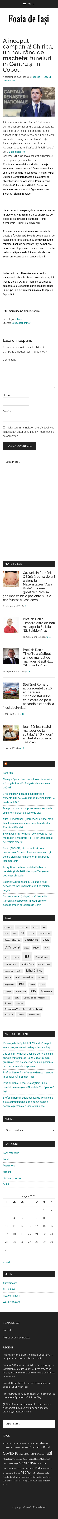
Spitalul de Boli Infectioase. (36, 998)
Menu (31, 4)
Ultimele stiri (17, 763)
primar (27, 323)
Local (20, 319)
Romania (46, 991)
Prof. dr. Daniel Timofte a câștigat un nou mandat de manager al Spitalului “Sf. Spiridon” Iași (38, 657)
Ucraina (8, 1003)
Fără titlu (8, 772)
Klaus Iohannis (41, 957)
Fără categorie (11, 1153)
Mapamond (9, 1165)
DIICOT (36, 948)
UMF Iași (19, 1003)
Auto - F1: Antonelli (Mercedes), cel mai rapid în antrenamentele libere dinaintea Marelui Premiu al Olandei (28, 823)
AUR (6, 934)
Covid (46, 939)
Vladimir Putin (34, 1015)
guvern (16, 957)
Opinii (6, 1184)
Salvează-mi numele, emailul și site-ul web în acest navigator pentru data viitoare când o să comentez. (28, 432)
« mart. (6, 1262)
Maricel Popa (28, 964)
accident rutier (22, 927)
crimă (26, 948)
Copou (15, 323)
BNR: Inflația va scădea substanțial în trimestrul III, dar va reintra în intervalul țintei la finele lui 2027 (29, 798)
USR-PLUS (9, 1014)
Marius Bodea (44, 964)
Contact (7, 1330)
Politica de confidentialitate (16, 1337)
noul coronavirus (24, 977)
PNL (22, 984)
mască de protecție (13, 971)
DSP (6, 957)
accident (8, 927)
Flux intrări (9, 1289)
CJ (22, 933)
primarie (8, 992)
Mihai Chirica (34, 970)
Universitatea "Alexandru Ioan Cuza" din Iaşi (23, 1009)
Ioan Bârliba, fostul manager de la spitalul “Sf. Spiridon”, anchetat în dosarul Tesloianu (38, 734)
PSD (33, 991)
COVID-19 (12, 947)
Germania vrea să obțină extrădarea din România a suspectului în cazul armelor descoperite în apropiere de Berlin (25, 900)
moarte (8, 978)
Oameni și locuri (12, 1178)
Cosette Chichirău (12, 940)
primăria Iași (21, 992)
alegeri (35, 927)
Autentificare (10, 1283)
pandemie (42, 977)
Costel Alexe (31, 939)
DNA (46, 948)
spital (17, 998)
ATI (44, 927)
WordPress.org (11, 1301)
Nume (7, 395)
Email (7, 411)
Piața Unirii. (9, 985)
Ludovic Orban (11, 964)
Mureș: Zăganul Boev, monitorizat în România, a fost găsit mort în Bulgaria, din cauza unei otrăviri (28, 783)
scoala (7, 998)
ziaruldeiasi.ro (17, 151)
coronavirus (44, 933)
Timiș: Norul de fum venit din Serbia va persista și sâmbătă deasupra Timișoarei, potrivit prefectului (26, 871)
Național (7, 1171)
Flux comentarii (11, 1295)
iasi (21, 323)
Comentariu (9, 359)
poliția (32, 985)
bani (14, 934)
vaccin (21, 1014)
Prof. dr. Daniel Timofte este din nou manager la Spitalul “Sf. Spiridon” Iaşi (39, 625)
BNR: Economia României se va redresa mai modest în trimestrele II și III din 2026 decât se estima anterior (28, 838)
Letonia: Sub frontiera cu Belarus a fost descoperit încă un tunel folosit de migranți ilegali (27, 886)
